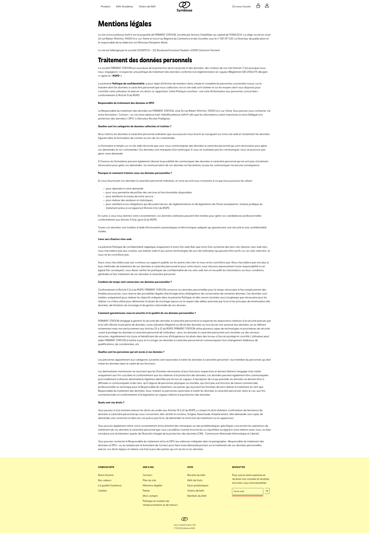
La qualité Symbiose (110, 485)
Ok (267, 491)
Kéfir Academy (124, 6)
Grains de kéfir (195, 491)
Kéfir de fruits (195, 480)
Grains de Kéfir (147, 6)
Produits (105, 6)
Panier (146, 491)
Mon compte (150, 496)
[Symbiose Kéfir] (184, 7)
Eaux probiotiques (197, 485)
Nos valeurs (104, 480)
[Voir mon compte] (267, 7)
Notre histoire (106, 475)
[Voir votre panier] (258, 7)
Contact (147, 475)
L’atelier (102, 491)
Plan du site (149, 480)
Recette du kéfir (196, 475)
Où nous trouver (241, 6)
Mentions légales (152, 485)
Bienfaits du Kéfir (197, 496)
